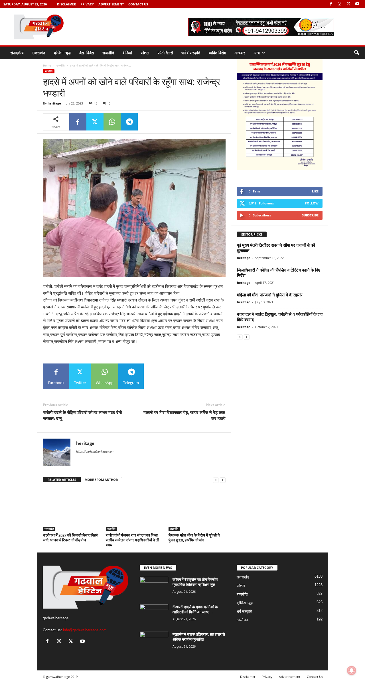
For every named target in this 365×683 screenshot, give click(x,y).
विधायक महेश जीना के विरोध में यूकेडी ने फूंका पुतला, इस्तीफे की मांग (194, 538)
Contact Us (138, 4)
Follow (312, 203)
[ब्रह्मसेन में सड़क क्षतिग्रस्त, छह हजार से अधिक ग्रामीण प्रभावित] (154, 642)
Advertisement (111, 4)
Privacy (87, 4)
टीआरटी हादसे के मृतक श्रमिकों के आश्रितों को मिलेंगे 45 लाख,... (195, 609)
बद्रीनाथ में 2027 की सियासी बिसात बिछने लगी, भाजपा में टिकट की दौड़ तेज (70, 538)
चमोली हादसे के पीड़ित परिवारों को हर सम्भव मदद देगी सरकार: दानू (82, 415)
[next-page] (223, 480)
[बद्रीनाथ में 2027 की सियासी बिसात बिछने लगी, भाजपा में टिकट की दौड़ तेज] (71, 509)
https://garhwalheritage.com (95, 451)
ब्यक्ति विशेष (217, 52)
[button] (356, 53)
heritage (54, 103)
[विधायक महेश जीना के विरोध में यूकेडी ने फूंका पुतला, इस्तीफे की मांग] (197, 509)
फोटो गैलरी (165, 52)
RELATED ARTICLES (62, 479)
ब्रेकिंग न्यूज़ (62, 52)
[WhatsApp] (112, 121)
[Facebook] (330, 4)
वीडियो (127, 52)
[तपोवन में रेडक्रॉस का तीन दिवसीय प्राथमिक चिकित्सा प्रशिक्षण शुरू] (154, 587)
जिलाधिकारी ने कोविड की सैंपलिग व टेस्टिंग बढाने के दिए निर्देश (278, 272)
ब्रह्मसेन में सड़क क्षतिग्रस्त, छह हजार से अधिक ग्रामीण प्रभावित (199, 637)
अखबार (239, 52)
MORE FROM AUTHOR (101, 479)
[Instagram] (339, 4)
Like (315, 191)
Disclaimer (66, 4)
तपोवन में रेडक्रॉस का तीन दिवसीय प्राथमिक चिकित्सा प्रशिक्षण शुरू (195, 582)
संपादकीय (17, 52)
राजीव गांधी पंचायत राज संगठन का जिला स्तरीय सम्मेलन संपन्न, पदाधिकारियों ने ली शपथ (132, 540)
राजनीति (108, 52)
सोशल (145, 52)
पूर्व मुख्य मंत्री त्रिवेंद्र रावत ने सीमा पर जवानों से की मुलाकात (276, 247)
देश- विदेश (86, 52)
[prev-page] (216, 480)
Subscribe (310, 215)
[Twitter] (348, 4)
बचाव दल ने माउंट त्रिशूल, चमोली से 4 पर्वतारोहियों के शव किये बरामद (280, 316)
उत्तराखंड (38, 52)
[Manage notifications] (351, 670)
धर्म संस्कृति (244, 611)
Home (47, 65)
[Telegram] (129, 121)
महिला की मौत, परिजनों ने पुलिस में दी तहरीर (270, 295)
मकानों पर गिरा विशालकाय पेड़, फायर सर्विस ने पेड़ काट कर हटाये (184, 415)
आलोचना (243, 620)
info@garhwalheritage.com (85, 630)
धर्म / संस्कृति (190, 52)
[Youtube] (357, 4)
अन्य (257, 52)
